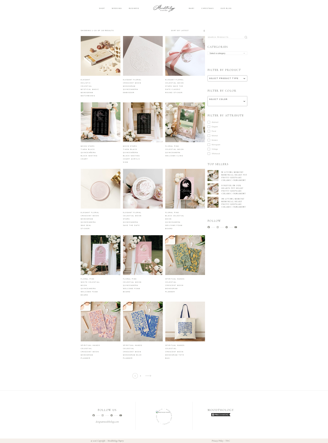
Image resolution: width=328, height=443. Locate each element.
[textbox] (228, 53)
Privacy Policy (217, 440)
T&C (227, 440)
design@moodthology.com (107, 421)
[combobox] (187, 30)
